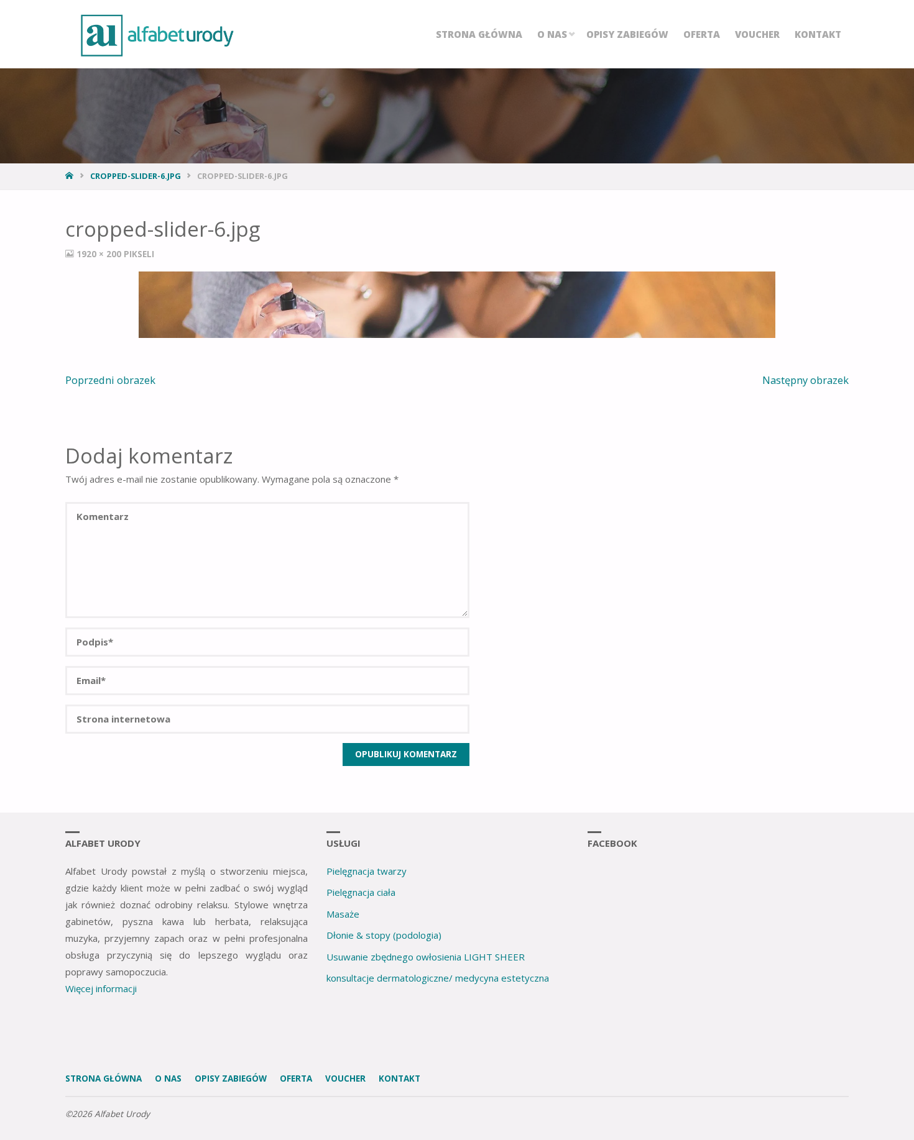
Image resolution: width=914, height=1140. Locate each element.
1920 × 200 (100, 254)
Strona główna (103, 1078)
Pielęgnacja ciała (360, 892)
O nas (168, 1078)
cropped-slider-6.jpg (135, 175)
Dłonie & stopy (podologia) (383, 935)
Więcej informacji (101, 988)
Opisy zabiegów (231, 1078)
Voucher (345, 1078)
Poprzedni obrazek (110, 380)
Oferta (296, 1078)
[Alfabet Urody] (156, 34)
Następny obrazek (805, 380)
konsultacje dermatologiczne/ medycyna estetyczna (437, 978)
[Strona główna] (70, 175)
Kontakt (399, 1078)
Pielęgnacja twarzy (366, 871)
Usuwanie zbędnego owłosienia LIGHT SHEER (425, 957)
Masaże (342, 914)
